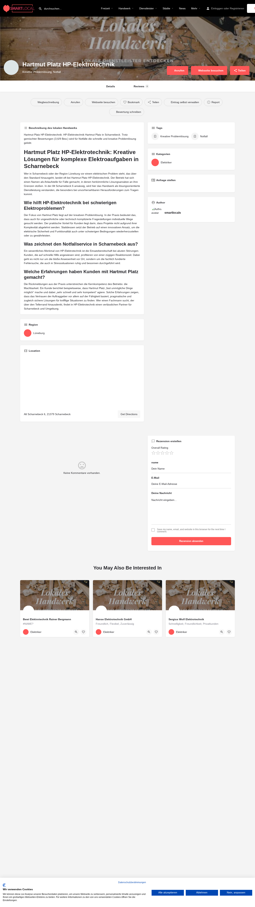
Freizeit (105, 8)
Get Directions (129, 414)
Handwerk (124, 8)
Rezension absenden (191, 541)
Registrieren (237, 8)
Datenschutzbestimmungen (132, 882)
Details (110, 86)
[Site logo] (19, 8)
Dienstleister (146, 8)
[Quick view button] (76, 632)
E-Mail (155, 477)
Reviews (141, 86)
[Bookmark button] (83, 632)
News (182, 8)
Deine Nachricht (161, 493)
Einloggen (217, 8)
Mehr (194, 8)
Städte (166, 8)
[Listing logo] (11, 67)
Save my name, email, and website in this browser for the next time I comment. (191, 530)
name (154, 462)
